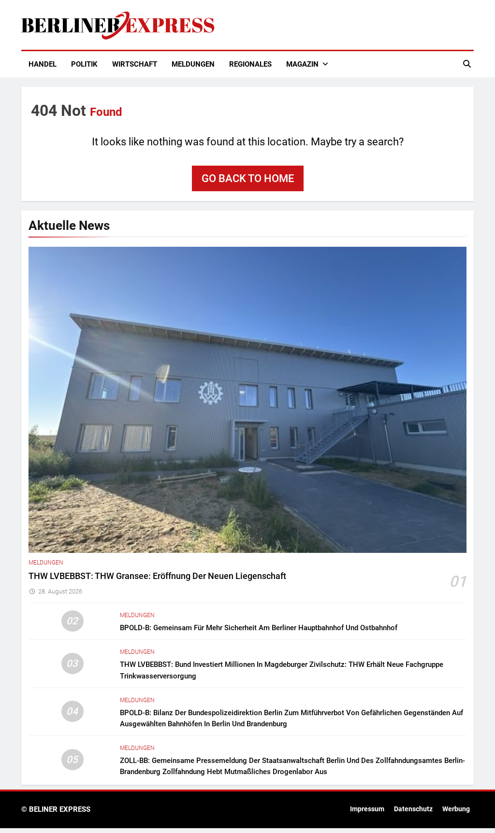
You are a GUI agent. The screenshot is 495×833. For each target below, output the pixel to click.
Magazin (302, 64)
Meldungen (193, 64)
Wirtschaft (134, 64)
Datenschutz (413, 809)
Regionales (250, 64)
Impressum (367, 809)
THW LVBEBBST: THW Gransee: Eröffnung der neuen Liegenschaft (157, 576)
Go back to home (248, 178)
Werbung (456, 809)
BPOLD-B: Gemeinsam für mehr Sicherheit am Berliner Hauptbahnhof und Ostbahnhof (258, 627)
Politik (84, 64)
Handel (43, 64)
